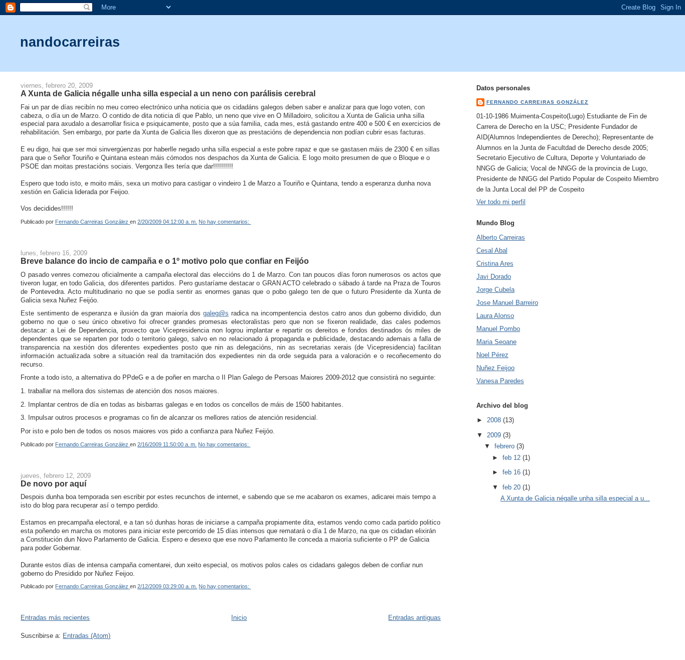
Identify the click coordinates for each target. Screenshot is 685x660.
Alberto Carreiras (500, 237)
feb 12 (512, 457)
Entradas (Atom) (86, 635)
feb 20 (512, 487)
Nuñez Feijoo (495, 368)
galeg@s (216, 313)
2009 (495, 435)
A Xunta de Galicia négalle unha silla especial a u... (575, 498)
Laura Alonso (495, 315)
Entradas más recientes (55, 617)
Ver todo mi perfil (501, 202)
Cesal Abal (491, 250)
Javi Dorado (493, 276)
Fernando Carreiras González (537, 102)
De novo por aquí (53, 483)
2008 (495, 420)
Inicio (239, 617)
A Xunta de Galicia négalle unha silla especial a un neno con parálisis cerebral (168, 93)
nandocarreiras (70, 42)
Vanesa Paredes (500, 381)
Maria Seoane (496, 342)
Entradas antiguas (414, 617)
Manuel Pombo (498, 329)
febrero (505, 446)
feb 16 (512, 472)
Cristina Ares (494, 263)
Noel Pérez (492, 355)
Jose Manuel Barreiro (507, 302)
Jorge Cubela (495, 289)
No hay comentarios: (225, 222)
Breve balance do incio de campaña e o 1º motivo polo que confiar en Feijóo (165, 260)
